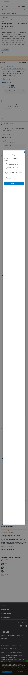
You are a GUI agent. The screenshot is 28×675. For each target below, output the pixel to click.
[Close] (24, 152)
